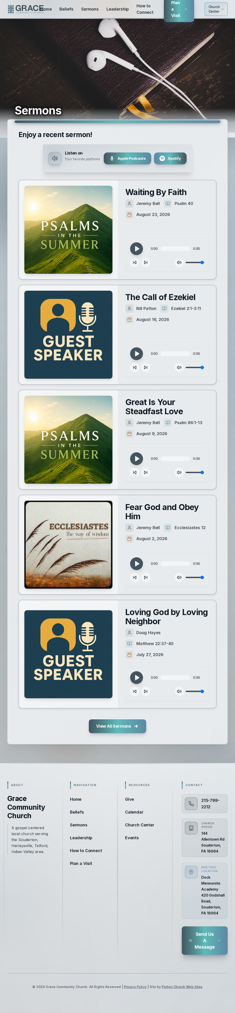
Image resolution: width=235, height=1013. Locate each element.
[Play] (136, 248)
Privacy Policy (135, 987)
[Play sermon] (68, 230)
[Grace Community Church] (25, 9)
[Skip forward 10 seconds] (145, 262)
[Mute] (179, 262)
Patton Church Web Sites (182, 987)
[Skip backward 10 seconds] (134, 262)
